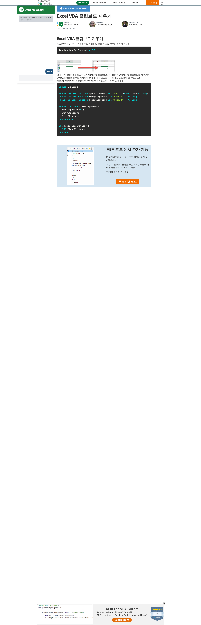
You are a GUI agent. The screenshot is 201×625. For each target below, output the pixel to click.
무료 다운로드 (127, 182)
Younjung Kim (135, 24)
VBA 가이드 (135, 3)
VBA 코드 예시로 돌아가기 (75, 8)
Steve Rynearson (104, 24)
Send (49, 71)
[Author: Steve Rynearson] (92, 24)
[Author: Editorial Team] (60, 24)
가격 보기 (152, 2)
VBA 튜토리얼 (82, 3)
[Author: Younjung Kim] (125, 24)
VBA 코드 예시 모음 (119, 3)
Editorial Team (71, 24)
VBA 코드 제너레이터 (99, 3)
